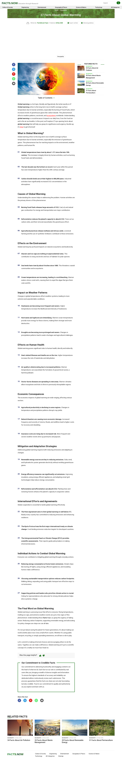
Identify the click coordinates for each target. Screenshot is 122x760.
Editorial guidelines (88, 23)
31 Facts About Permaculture (101, 740)
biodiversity (69, 247)
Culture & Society (7, 7)
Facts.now (10, 3)
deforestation (37, 158)
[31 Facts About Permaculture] (81, 90)
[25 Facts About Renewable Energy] (81, 83)
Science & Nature (81, 7)
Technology (98, 7)
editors (31, 678)
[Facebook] (13, 64)
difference (36, 570)
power (36, 462)
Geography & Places (61, 7)
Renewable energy (28, 460)
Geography (63, 10)
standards (41, 675)
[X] (13, 69)
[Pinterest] (13, 74)
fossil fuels (66, 110)
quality (26, 367)
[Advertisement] (61, 38)
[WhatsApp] (13, 78)
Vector (23, 382)
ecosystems (51, 115)
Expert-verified (73, 23)
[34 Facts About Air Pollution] (81, 68)
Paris (26, 512)
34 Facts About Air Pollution (18, 740)
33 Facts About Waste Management (44, 741)
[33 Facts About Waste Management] (81, 75)
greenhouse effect (62, 222)
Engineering (25, 7)
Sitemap (60, 756)
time (21, 127)
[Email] (13, 83)
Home (56, 10)
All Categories (115, 7)
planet (43, 219)
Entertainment (42, 7)
